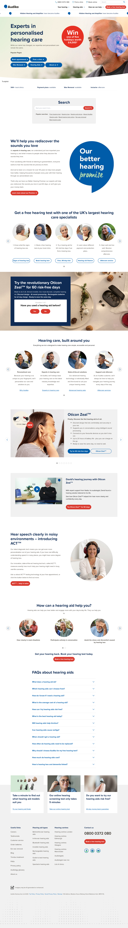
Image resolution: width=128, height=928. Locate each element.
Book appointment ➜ (20, 59)
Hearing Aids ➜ (36, 65)
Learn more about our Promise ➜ (24, 193)
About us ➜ (53, 65)
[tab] (63, 7)
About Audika (87, 114)
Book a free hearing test (116, 7)
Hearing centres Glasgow (60, 843)
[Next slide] (119, 241)
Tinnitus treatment (17, 857)
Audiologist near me (62, 860)
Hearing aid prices (76, 114)
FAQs (13, 861)
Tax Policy (32, 894)
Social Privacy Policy (51, 894)
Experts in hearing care (50, 390)
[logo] (11, 6)
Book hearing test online (67, 117)
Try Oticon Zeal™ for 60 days (78, 507)
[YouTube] (98, 851)
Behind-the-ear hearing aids (41, 833)
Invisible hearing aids (40, 847)
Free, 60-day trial (64, 260)
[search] (124, 2)
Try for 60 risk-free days (79, 451)
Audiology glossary (17, 870)
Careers (13, 832)
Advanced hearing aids (77, 390)
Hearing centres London (63, 832)
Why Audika (24, 390)
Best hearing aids (55, 120)
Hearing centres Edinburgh (60, 837)
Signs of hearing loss (21, 260)
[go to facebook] (86, 851)
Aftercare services (104, 390)
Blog (12, 853)
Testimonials (15, 836)
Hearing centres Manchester (60, 850)
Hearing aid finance (85, 260)
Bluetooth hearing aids (41, 842)
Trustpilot (5, 81)
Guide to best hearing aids (40, 858)
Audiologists (59, 856)
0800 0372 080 (97, 833)
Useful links (16, 827)
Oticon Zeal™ (101, 451)
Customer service (17, 840)
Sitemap (60, 894)
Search (87, 108)
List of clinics (59, 864)
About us (14, 874)
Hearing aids (53, 117)
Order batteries (16, 844)
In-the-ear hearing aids (41, 838)
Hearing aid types (40, 827)
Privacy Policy (40, 894)
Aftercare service (106, 260)
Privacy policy (16, 865)
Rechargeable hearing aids (41, 852)
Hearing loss (66, 114)
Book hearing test (42, 260)
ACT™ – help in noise (20, 583)
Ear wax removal (81, 117)
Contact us (89, 827)
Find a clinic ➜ (38, 59)
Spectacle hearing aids (41, 864)
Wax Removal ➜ (19, 65)
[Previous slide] (8, 241)
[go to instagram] (92, 851)
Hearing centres (61, 827)
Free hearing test (55, 114)
